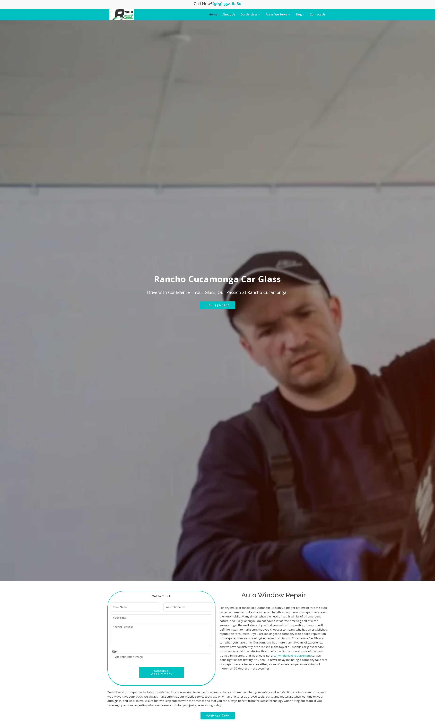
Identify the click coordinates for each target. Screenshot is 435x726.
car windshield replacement (292, 655)
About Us (228, 14)
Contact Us (318, 14)
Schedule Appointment (161, 672)
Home (213, 14)
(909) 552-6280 (217, 305)
